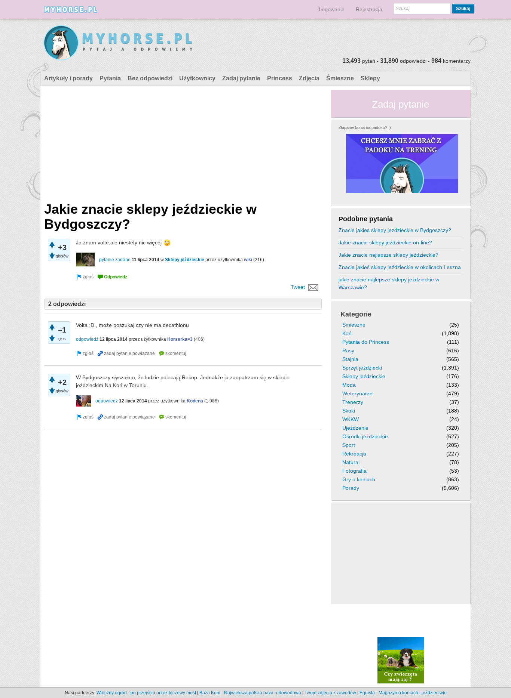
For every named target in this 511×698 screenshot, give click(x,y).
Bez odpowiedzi (150, 78)
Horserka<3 (180, 339)
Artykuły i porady (68, 78)
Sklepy (370, 78)
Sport (348, 445)
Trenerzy (352, 402)
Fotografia (354, 471)
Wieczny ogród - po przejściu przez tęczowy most (146, 692)
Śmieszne (340, 78)
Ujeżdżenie (355, 428)
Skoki (348, 411)
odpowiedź (87, 339)
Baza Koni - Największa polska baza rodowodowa (250, 692)
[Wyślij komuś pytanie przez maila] (313, 287)
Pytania (110, 78)
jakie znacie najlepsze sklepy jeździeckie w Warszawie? (389, 283)
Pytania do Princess (365, 342)
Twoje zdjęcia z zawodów (330, 692)
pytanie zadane (115, 259)
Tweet (298, 287)
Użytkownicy (197, 78)
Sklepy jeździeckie (184, 259)
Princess (279, 78)
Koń (347, 333)
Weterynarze (357, 393)
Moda (349, 385)
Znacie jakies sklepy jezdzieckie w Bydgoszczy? (395, 230)
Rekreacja (354, 454)
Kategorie (355, 314)
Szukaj (463, 8)
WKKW (350, 419)
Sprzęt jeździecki (362, 368)
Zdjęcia (309, 78)
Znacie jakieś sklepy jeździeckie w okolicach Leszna (400, 267)
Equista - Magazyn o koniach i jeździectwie (403, 692)
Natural (350, 462)
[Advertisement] (183, 142)
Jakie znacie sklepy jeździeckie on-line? (385, 242)
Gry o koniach (358, 479)
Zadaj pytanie (241, 78)
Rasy (348, 350)
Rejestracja (369, 9)
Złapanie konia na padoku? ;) (365, 127)
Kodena (195, 401)
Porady (350, 488)
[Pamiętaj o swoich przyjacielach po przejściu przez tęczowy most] (400, 660)
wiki (248, 259)
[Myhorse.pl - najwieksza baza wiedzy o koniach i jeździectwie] (118, 43)
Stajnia (350, 359)
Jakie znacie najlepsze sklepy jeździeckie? (388, 255)
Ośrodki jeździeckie (365, 436)
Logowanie (332, 9)
